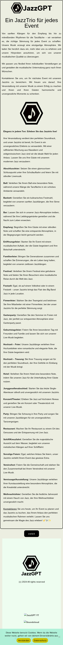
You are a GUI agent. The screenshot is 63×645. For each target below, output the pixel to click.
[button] (31, 600)
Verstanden (24, 640)
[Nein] (59, 636)
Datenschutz (40, 640)
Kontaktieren (10, 509)
